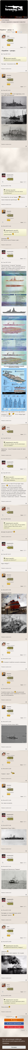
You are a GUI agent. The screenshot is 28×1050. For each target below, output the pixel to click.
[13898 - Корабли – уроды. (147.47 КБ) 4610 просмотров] (14, 964)
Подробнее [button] (5, 1043)
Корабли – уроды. (6, 29)
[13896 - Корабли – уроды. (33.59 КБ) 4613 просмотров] (14, 837)
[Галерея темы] (13, 29)
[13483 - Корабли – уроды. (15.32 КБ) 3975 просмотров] (14, 310)
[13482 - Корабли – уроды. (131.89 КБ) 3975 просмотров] (14, 288)
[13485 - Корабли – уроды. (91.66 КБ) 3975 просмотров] (14, 358)
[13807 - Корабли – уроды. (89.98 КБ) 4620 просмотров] (14, 734)
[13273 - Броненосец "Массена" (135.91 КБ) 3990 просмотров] (14, 132)
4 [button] (19, 32)
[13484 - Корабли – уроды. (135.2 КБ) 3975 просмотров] (14, 333)
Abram (7, 477)
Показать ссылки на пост (6, 68)
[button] (13, 32)
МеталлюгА (8, 58)
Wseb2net (8, 190)
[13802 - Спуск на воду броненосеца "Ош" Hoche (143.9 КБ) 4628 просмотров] (14, 604)
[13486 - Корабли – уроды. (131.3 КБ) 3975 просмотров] (14, 388)
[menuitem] (24, 17)
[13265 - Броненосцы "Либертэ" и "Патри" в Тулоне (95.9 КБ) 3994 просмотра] (14, 102)
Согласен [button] (14, 1047)
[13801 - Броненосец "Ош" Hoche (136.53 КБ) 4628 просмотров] (14, 623)
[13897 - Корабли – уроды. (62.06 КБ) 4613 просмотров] (14, 879)
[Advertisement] (14, 26)
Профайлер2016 (9, 230)
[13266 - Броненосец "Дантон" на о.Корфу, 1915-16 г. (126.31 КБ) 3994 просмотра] (14, 116)
